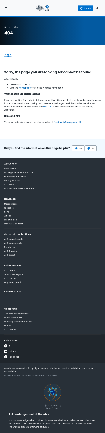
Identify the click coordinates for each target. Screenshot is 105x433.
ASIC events (10, 184)
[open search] (97, 8)
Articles (7, 215)
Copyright (34, 368)
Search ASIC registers (14, 274)
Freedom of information (15, 368)
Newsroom (10, 198)
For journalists (10, 219)
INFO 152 (47, 106)
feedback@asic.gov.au (66, 122)
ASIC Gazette (10, 251)
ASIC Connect (11, 278)
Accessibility (10, 371)
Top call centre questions (16, 313)
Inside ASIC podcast (13, 223)
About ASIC (10, 163)
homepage (25, 87)
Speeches (9, 208)
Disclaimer (55, 368)
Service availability (71, 368)
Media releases (11, 204)
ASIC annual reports (13, 239)
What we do (10, 168)
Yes (80, 148)
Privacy (44, 368)
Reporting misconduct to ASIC (18, 321)
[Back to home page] (42, 8)
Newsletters (9, 247)
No (93, 148)
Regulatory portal (12, 282)
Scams (7, 325)
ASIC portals (10, 270)
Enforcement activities (15, 176)
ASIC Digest (9, 255)
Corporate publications (17, 234)
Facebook (14, 356)
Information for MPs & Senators (19, 188)
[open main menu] (6, 8)
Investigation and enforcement (19, 172)
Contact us (10, 308)
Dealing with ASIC (12, 180)
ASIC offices (10, 329)
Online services (12, 265)
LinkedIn (13, 351)
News (6, 211)
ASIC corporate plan (13, 243)
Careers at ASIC (13, 291)
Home (7, 27)
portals (87, 8)
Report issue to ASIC (13, 317)
